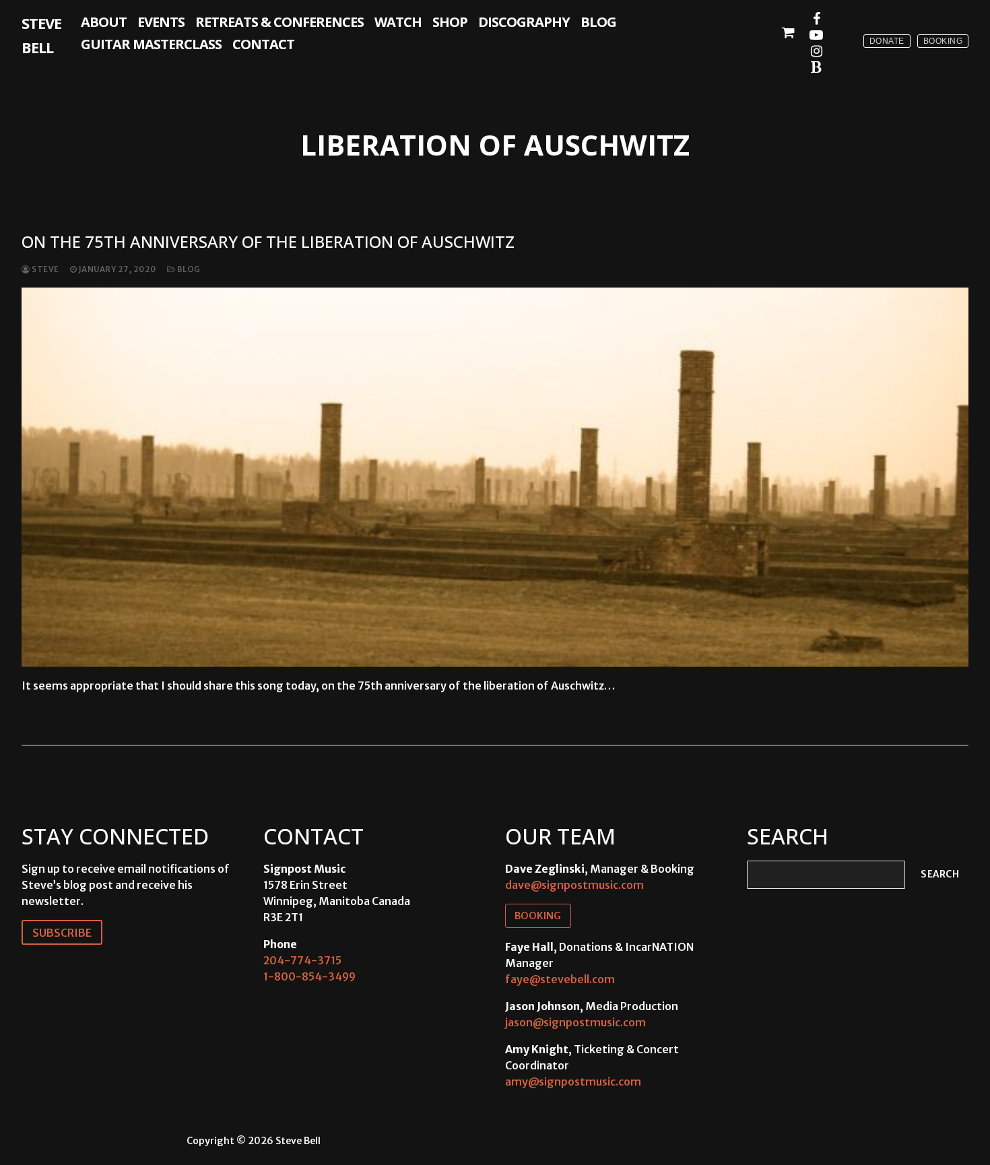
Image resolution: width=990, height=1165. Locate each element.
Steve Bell (41, 35)
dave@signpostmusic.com (574, 885)
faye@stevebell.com (560, 979)
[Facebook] (816, 19)
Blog (188, 269)
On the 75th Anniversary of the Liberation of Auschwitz (268, 241)
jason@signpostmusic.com (575, 1022)
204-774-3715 (302, 960)
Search (940, 874)
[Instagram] (816, 51)
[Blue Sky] (816, 67)
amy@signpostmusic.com (573, 1081)
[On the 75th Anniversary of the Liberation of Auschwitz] (495, 477)
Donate (886, 41)
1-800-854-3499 (309, 976)
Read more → (67, 713)
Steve (44, 269)
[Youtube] (816, 35)
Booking (943, 41)
